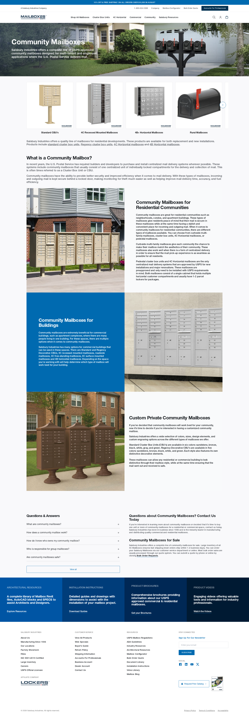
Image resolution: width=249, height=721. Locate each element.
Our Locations (27, 646)
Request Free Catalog (194, 684)
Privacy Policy (190, 710)
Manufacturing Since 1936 (33, 642)
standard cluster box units (63, 144)
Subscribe (187, 652)
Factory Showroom (30, 650)
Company (155, 8)
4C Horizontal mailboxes (129, 144)
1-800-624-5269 (141, 8)
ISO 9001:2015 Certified (32, 658)
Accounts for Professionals (88, 658)
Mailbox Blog (133, 674)
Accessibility (223, 710)
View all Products (83, 638)
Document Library (135, 662)
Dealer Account (82, 666)
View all (73, 569)
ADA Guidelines (134, 642)
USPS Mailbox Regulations (139, 638)
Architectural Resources (138, 650)
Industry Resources (136, 646)
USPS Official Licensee (32, 670)
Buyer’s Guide (81, 646)
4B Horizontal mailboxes (165, 144)
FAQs (23, 654)
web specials (81, 642)
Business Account (83, 662)
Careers (24, 666)
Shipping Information (85, 654)
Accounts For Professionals (215, 8)
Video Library (133, 670)
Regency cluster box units (96, 144)
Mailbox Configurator (171, 8)
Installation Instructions (138, 666)
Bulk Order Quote (191, 8)
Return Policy (81, 650)
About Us (25, 638)
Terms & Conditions (207, 710)
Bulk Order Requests (147, 555)
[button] (80, 17)
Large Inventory (28, 662)
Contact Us (80, 670)
